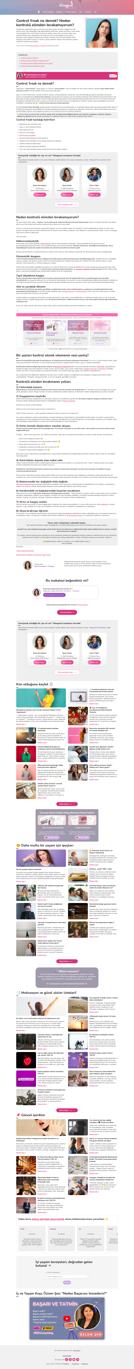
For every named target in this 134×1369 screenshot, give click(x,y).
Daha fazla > (64, 804)
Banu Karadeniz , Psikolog (37, 46)
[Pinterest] (77, 1359)
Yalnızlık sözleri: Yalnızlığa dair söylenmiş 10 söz (50, 1036)
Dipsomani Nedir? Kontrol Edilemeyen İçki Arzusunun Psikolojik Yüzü (48, 1179)
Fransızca (75, 1364)
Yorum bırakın (66, 612)
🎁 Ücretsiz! (34, 343)
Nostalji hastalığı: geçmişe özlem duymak (102, 905)
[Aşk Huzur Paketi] (100, 325)
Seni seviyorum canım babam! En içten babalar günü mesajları (102, 1072)
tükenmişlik (100, 366)
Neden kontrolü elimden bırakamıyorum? (35, 61)
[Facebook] (66, 1359)
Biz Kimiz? (76, 1350)
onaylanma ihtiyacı (67, 291)
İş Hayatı (88, 12)
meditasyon (105, 504)
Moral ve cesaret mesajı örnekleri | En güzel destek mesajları (103, 1139)
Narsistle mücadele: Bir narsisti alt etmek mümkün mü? (102, 729)
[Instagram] (70, 1359)
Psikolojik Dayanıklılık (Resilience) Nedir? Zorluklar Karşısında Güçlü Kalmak (103, 1159)
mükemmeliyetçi (45, 243)
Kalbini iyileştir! (100, 343)
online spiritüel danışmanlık (48, 1219)
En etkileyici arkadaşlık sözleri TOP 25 (101, 1036)
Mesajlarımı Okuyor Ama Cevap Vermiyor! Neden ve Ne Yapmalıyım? (38, 711)
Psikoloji (59, 12)
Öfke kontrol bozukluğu (27, 135)
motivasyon (103, 369)
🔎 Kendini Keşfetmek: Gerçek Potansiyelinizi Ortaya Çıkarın (101, 690)
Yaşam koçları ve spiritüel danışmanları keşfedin (66, 983)
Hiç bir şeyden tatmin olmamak (28, 869)
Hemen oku (20, 724)
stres (82, 362)
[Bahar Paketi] (33, 325)
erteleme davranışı (90, 369)
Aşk (80, 12)
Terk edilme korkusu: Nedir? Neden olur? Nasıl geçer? (100, 766)
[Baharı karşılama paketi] (78, 325)
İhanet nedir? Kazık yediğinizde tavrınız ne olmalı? (50, 905)
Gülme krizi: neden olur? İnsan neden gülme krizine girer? (50, 942)
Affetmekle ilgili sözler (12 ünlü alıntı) (102, 1017)
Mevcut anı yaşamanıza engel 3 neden (101, 923)
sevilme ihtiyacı (82, 291)
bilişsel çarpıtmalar (68, 401)
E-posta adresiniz (53, 1272)
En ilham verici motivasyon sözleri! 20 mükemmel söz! (38, 1018)
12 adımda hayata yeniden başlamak (48, 729)
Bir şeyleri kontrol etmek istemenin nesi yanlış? (37, 63)
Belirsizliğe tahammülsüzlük (25, 484)
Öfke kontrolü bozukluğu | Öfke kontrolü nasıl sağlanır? (50, 766)
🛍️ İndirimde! (78, 343)
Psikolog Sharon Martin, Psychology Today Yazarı (33, 555)
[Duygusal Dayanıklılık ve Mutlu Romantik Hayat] (55, 325)
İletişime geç (39, 195)
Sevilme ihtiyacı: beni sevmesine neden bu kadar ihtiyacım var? (102, 887)
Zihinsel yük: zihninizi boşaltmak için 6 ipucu (50, 887)
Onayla (67, 1282)
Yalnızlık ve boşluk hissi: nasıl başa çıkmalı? (52, 923)
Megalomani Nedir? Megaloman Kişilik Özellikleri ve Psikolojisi (37, 1139)
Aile (95, 12)
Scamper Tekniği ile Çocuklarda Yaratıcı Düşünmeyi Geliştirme (102, 1178)
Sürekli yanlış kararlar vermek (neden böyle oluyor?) (50, 784)
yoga (25, 506)
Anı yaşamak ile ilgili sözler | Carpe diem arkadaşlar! (103, 999)
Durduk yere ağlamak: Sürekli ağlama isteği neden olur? (101, 748)
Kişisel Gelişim (48, 12)
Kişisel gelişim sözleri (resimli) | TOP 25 (51, 1072)
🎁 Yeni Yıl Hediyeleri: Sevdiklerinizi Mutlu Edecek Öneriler (100, 710)
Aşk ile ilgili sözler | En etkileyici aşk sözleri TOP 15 (51, 1054)
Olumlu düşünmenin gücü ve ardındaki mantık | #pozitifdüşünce (51, 748)
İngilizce (66, 1364)
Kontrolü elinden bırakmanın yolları (33, 66)
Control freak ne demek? (30, 58)
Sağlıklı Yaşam (71, 12)
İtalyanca (85, 1364)
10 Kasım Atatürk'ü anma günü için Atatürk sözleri (51, 1091)
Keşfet (113, 76)
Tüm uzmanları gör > (65, 204)
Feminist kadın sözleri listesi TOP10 (101, 1054)
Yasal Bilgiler (67, 1356)
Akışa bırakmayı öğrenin (75, 515)
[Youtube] (73, 1359)
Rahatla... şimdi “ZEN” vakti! (100, 869)
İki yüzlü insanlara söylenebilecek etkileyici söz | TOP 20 (51, 1199)
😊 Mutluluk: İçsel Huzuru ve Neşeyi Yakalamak (100, 851)
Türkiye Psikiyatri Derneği (25, 551)
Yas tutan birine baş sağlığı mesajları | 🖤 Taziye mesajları (101, 1121)
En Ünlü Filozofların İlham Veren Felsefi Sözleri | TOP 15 (51, 1158)
